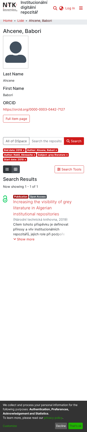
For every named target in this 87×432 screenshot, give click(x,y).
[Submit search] (55, 8)
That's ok (75, 426)
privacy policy (53, 417)
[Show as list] (7, 169)
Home (7, 20)
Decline (61, 426)
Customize (10, 426)
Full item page (16, 119)
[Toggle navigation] (81, 8)
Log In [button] (70, 8)
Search (75, 141)
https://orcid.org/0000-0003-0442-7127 (34, 109)
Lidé (20, 20)
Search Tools (70, 169)
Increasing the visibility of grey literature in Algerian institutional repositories (42, 207)
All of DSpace (16, 141)
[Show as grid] (15, 169)
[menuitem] (61, 8)
